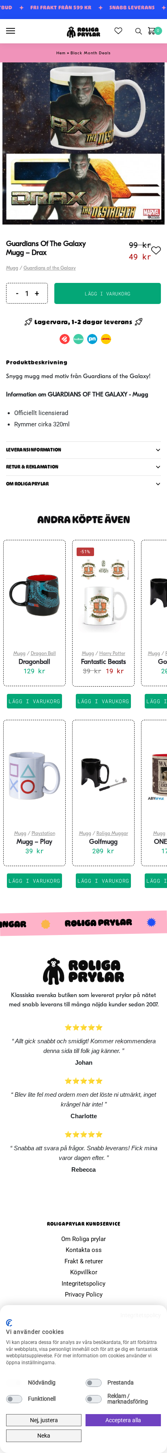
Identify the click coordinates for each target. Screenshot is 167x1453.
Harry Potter (112, 653)
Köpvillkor (83, 1272)
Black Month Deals (91, 53)
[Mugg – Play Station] (34, 775)
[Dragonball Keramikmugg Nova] (34, 595)
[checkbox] (14, 1383)
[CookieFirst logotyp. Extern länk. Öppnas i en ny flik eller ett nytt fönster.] (9, 1323)
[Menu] (18, 31)
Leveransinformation (34, 450)
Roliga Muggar (112, 833)
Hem (61, 53)
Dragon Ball (43, 653)
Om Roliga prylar (83, 1239)
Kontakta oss (84, 1250)
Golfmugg (103, 842)
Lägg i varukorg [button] (34, 701)
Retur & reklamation (32, 467)
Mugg (12, 268)
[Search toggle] (139, 31)
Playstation (43, 833)
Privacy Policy (84, 1294)
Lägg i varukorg (108, 293)
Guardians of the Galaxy (50, 268)
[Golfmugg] (103, 775)
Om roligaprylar (27, 484)
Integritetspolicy (83, 1283)
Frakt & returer (83, 1261)
